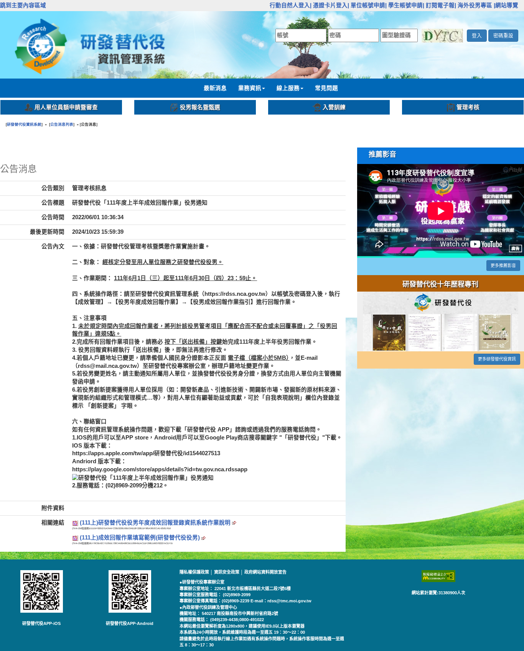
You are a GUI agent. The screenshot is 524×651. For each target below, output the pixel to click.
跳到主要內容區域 (23, 5)
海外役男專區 (475, 5)
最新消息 (215, 88)
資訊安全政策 (227, 572)
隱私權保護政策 (195, 572)
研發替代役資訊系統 (24, 124)
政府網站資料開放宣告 (265, 572)
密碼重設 (503, 35)
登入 (477, 35)
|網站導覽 (506, 5)
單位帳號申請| (369, 5)
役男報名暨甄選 (200, 107)
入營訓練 (334, 107)
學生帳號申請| (406, 5)
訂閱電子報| (441, 5)
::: (265, 5)
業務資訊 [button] (249, 88)
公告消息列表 (61, 124)
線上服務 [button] (288, 88)
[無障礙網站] (438, 576)
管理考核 (468, 107)
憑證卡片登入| (331, 5)
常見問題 (326, 88)
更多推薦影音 (503, 265)
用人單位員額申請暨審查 (66, 107)
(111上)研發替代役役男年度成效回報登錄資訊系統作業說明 (156, 523)
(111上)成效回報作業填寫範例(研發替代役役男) (140, 538)
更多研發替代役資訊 (497, 359)
